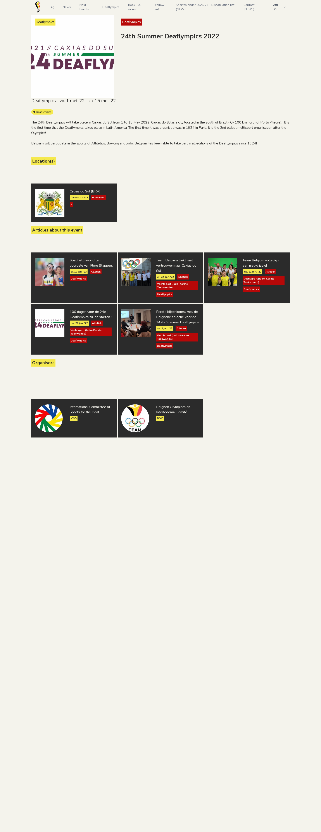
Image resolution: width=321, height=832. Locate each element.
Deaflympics (43, 112)
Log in (275, 7)
